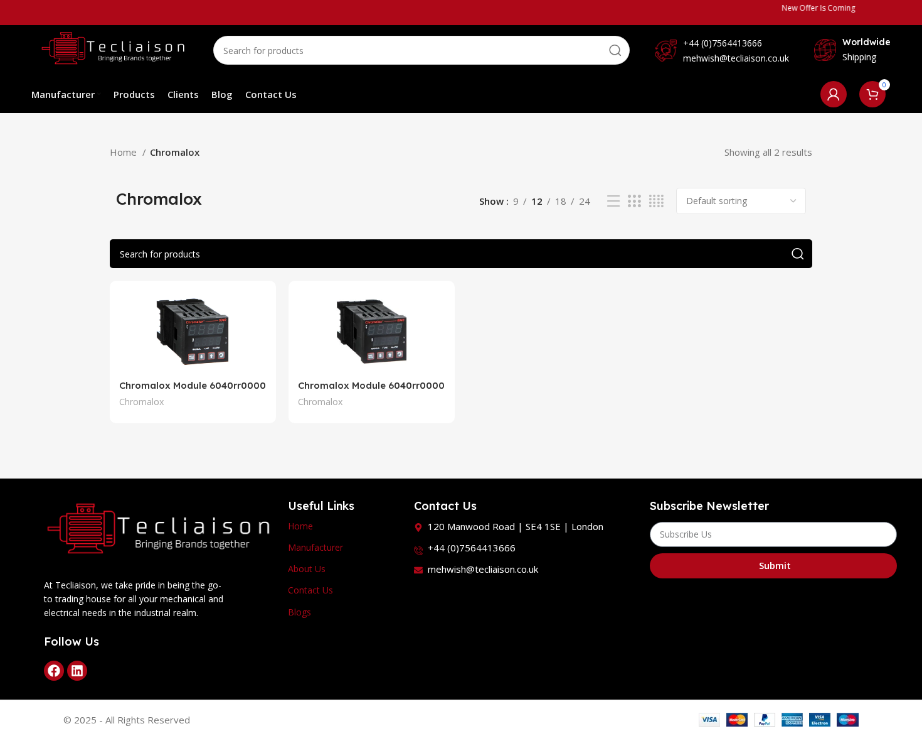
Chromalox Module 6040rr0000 (192, 385)
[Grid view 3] (634, 201)
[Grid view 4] (656, 201)
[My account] (833, 94)
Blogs (299, 612)
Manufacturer (315, 547)
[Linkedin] (77, 671)
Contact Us (310, 590)
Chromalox (141, 402)
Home (124, 152)
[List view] (613, 201)
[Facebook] (54, 671)
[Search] (615, 50)
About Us (307, 569)
